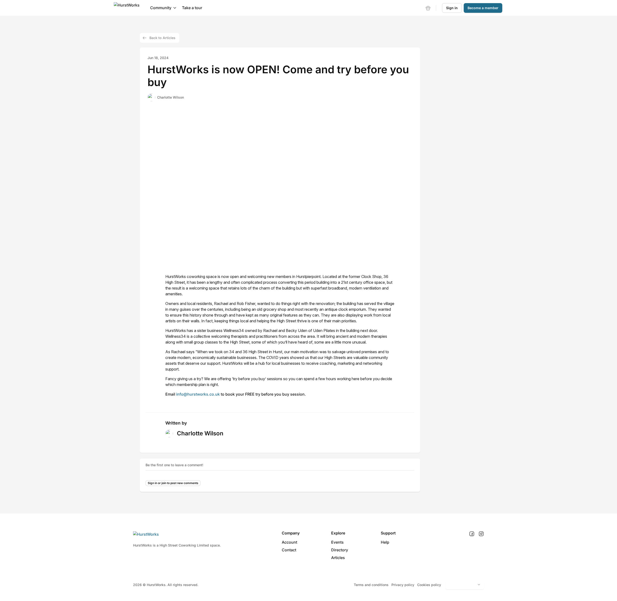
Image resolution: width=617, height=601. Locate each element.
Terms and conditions (371, 585)
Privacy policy (402, 585)
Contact (289, 549)
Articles (338, 557)
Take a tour (192, 7)
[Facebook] (472, 534)
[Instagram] (481, 534)
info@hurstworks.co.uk (198, 394)
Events (337, 542)
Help (385, 542)
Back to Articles (162, 38)
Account (289, 542)
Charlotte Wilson (170, 97)
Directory (339, 549)
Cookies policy (429, 585)
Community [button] (160, 7)
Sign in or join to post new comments (173, 483)
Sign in (452, 8)
